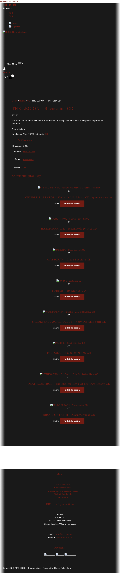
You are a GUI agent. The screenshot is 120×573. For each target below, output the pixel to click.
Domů (15, 101)
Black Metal (28, 160)
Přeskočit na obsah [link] (9, 1)
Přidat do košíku (72, 204)
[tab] (63, 140)
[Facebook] (5, 5)
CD (28, 101)
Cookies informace (63, 488)
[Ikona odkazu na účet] (4, 69)
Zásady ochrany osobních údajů (63, 491)
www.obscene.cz (64, 537)
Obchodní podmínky (63, 494)
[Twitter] (10, 5)
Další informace (25, 140)
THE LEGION (29, 152)
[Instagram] (14, 5)
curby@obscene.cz (63, 534)
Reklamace (63, 497)
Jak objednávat (63, 484)
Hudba (22, 101)
